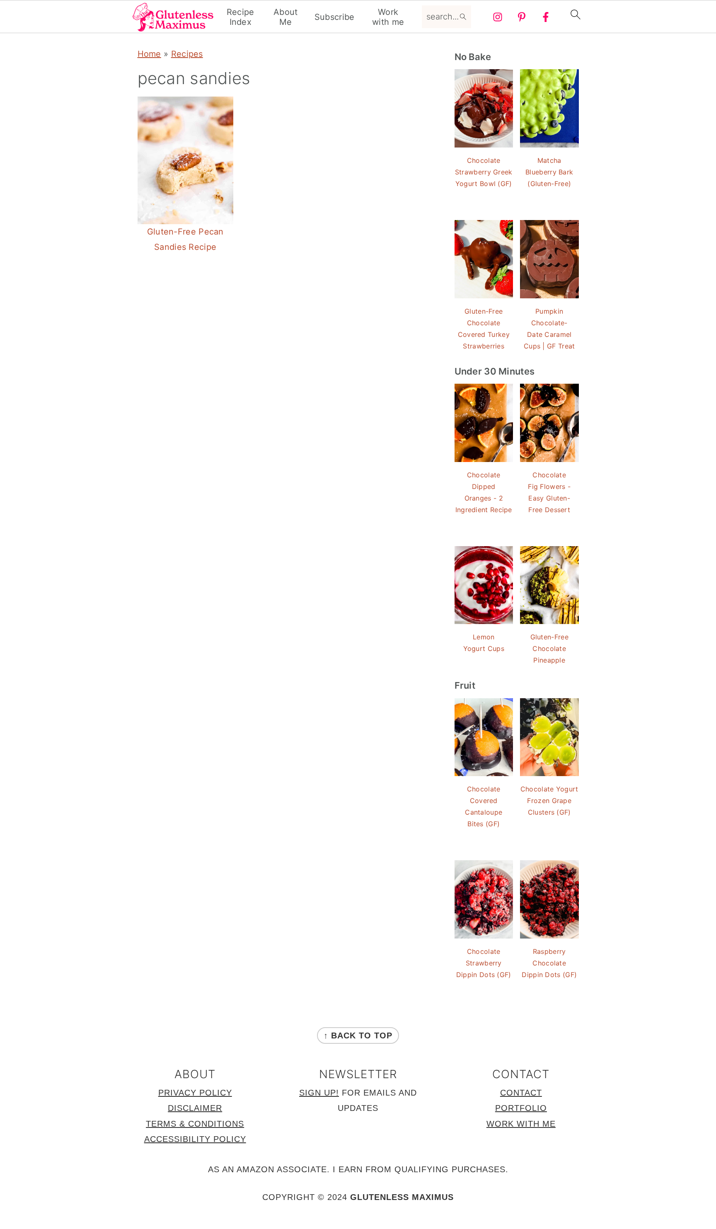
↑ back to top (358, 1035)
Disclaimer (195, 1108)
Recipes (187, 54)
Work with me (388, 17)
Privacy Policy (195, 1092)
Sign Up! (319, 1092)
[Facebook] (545, 17)
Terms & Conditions (195, 1123)
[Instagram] (497, 17)
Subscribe (334, 17)
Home (149, 54)
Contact (521, 1092)
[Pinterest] (521, 17)
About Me (285, 17)
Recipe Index (240, 17)
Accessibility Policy (195, 1139)
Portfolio (521, 1108)
